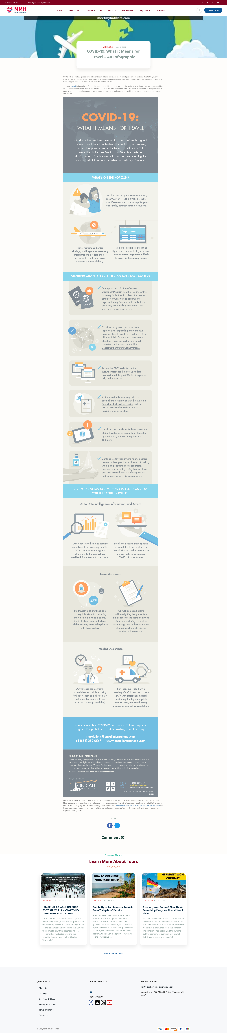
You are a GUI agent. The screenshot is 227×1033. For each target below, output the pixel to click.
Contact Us (43, 1015)
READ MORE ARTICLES (114, 953)
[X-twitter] (97, 1002)
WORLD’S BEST (107, 10)
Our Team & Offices (47, 999)
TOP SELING (74, 10)
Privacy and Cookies (47, 1004)
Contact (161, 10)
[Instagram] (103, 1002)
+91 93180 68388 (13, 2)
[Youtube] (109, 1002)
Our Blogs (43, 994)
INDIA (90, 10)
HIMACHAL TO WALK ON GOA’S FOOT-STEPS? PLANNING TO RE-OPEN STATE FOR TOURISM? (60, 910)
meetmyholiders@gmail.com (39, 2)
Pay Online (145, 10)
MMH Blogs (107, 47)
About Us (43, 988)
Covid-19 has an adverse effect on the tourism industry (137, 805)
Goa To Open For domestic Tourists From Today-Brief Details (113, 908)
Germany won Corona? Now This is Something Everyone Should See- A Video (163, 910)
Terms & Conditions (47, 1010)
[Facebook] (91, 1002)
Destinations (127, 10)
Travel (73, 86)
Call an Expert (213, 10)
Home (59, 10)
